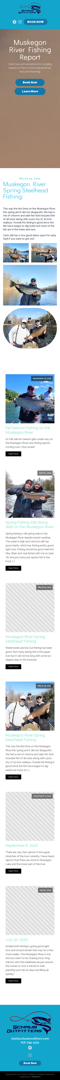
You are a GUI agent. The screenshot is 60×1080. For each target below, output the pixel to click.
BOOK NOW (35, 21)
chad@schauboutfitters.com (30, 1038)
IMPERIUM (35, 1077)
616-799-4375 (30, 1042)
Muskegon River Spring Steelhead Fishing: (25, 639)
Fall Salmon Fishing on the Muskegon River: (28, 430)
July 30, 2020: (17, 940)
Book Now (30, 82)
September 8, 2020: (22, 845)
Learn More (30, 91)
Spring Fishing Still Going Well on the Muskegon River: (30, 524)
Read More (13, 454)
